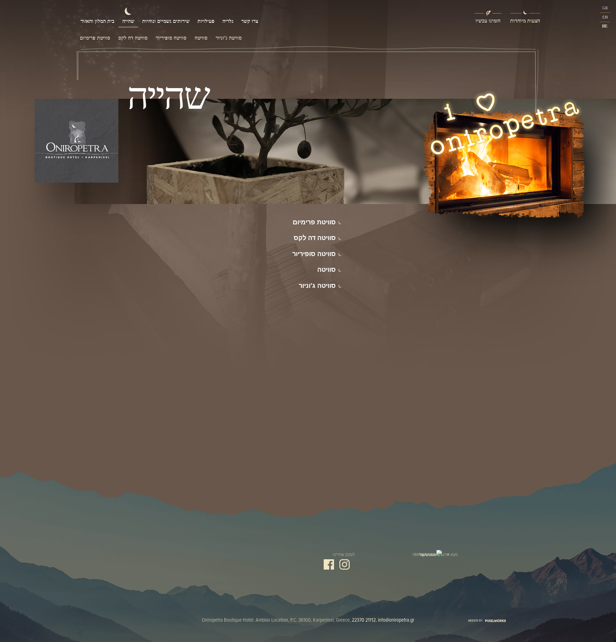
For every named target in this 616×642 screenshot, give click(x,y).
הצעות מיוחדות (525, 20)
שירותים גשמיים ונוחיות (166, 20)
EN (605, 17)
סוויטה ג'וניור (229, 38)
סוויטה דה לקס (133, 38)
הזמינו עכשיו (488, 20)
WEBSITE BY (475, 620)
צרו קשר (249, 20)
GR (605, 8)
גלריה (227, 20)
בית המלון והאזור (97, 20)
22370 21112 (364, 619)
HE (604, 26)
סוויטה (201, 38)
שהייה (128, 20)
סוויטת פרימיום (95, 38)
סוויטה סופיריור (171, 38)
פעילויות (206, 20)
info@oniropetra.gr (396, 619)
